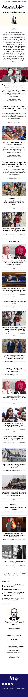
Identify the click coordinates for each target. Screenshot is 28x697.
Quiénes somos (6, 688)
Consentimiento (16, 690)
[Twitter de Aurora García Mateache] (12, 29)
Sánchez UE (8, 1)
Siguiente (24, 573)
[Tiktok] (12, 684)
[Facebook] (9, 684)
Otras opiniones (6, 604)
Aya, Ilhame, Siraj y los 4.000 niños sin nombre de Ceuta (14, 585)
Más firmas (12, 657)
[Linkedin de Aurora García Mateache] (15, 29)
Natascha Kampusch (16, 1)
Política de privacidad (20, 688)
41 (17, 574)
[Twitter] (3, 684)
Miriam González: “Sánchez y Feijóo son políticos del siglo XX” (14, 599)
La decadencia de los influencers (13, 589)
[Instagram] (6, 684)
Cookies (10, 690)
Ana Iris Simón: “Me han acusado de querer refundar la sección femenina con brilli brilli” (14, 594)
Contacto (12, 688)
